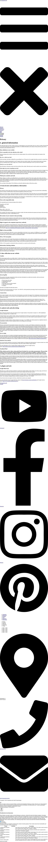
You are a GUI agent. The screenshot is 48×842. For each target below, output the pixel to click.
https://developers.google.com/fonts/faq (29, 379)
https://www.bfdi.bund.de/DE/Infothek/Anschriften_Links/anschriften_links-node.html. (22, 227)
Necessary (3, 821)
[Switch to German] (2, 133)
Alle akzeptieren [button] (11, 807)
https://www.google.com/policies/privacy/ (10, 381)
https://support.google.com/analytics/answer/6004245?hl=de (14, 346)
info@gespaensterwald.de (5, 798)
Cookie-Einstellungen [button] (4, 807)
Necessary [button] (2, 820)
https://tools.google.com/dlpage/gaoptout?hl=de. (37, 338)
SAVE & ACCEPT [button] (3, 841)
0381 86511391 (3, 748)
